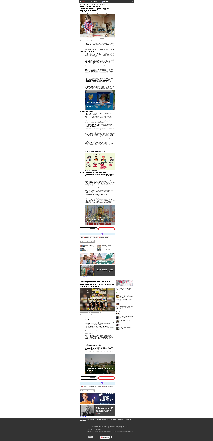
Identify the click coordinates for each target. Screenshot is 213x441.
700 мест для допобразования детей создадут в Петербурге (107, 246)
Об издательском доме (91, 419)
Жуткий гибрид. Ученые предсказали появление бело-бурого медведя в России (126, 307)
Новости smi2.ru (83, 276)
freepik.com (102, 38)
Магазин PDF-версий (105, 419)
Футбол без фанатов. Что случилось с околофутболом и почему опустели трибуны (99, 367)
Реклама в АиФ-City (120, 420)
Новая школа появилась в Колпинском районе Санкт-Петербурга (89, 249)
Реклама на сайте (102, 420)
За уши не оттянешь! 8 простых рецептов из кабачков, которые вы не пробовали (126, 296)
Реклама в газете (95, 420)
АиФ (88, 170)
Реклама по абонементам (111, 420)
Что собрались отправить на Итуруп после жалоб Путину (126, 317)
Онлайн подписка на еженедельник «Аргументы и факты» (120, 419)
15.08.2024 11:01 (82, 4)
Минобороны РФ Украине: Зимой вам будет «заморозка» (126, 320)
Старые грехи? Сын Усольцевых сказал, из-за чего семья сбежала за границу (126, 293)
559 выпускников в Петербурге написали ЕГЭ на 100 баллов (107, 249)
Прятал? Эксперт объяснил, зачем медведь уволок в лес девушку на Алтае (126, 289)
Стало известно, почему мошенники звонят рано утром (126, 324)
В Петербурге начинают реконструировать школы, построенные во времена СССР (89, 246)
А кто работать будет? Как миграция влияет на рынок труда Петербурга (99, 218)
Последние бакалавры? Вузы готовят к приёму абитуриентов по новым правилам (99, 103)
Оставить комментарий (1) (106, 228)
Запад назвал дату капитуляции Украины (125, 328)
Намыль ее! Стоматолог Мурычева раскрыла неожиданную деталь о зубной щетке (126, 300)
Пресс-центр (99, 419)
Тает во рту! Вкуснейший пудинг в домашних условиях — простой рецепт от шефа (126, 304)
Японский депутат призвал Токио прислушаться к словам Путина (126, 313)
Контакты (88, 420)
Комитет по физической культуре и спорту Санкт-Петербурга (90, 312)
